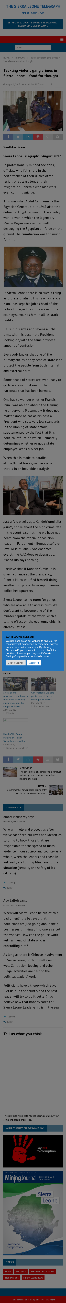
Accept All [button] (34, 663)
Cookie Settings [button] (16, 663)
